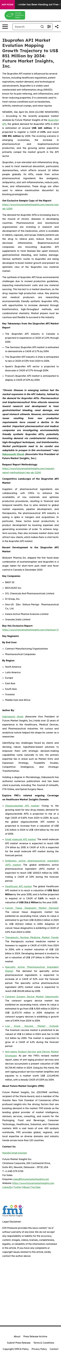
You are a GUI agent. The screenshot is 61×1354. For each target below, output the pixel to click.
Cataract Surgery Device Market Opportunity (31, 996)
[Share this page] (57, 26)
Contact (54, 1349)
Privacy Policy (39, 1349)
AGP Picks (7, 4)
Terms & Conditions (43, 1342)
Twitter (17, 1187)
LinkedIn (7, 1187)
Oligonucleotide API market (22, 805)
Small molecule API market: (20, 839)
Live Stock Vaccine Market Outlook (31, 1026)
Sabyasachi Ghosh (12, 716)
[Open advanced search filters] (49, 26)
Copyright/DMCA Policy (16, 1349)
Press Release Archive (35, 1336)
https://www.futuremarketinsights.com (33, 1183)
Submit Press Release (18, 1342)
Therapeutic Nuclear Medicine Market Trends (31, 937)
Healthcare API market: (18, 886)
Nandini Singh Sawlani (14, 1152)
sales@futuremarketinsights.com (31, 1179)
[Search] (42, 26)
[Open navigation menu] (5, 26)
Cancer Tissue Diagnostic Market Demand (31, 908)
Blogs (26, 1187)
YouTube (36, 1187)
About (17, 1336)
